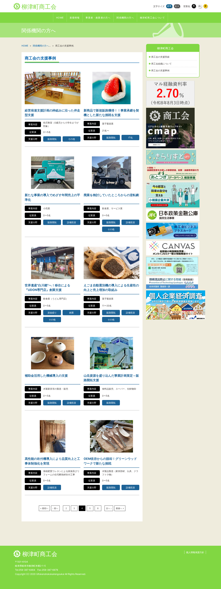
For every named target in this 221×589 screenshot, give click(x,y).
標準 (169, 6)
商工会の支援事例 (160, 70)
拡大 (177, 6)
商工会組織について (161, 63)
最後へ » (120, 508)
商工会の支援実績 (160, 56)
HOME (25, 45)
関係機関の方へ (41, 45)
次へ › (109, 508)
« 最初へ (44, 508)
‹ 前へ (55, 508)
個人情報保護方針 (195, 552)
